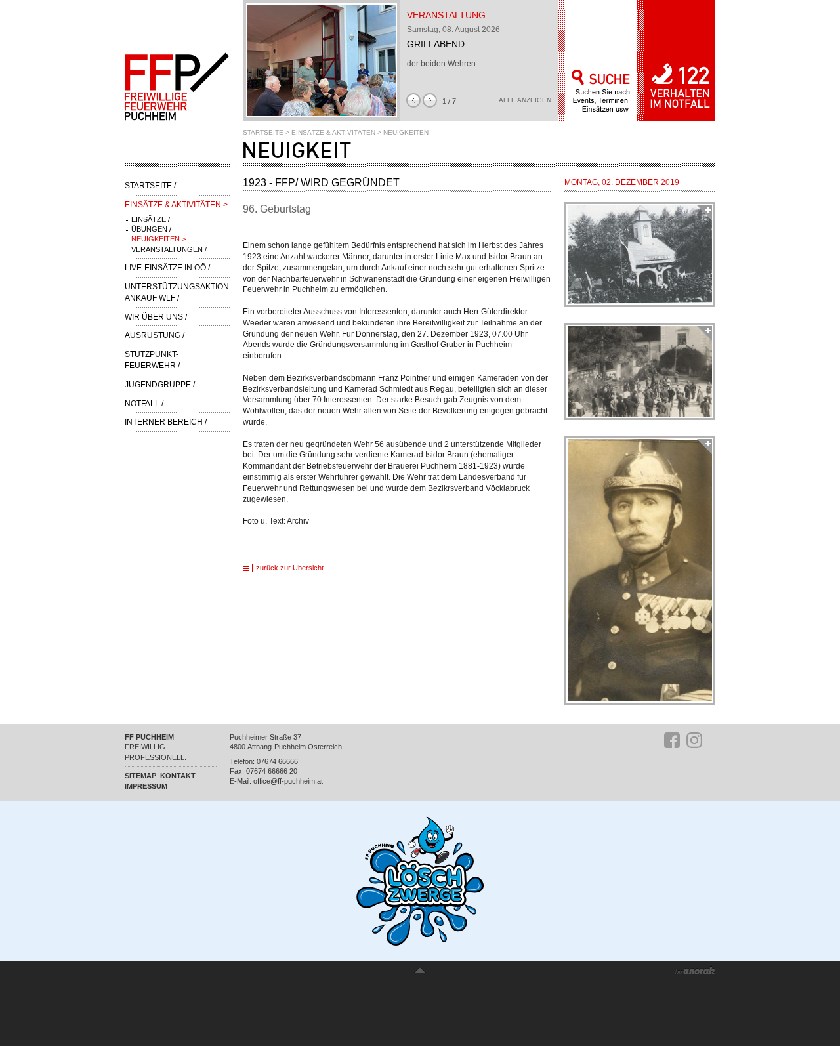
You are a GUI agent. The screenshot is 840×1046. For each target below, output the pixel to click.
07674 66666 (277, 761)
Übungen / (151, 229)
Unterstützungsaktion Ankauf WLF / (177, 292)
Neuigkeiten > (158, 239)
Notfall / (144, 403)
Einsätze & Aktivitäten (333, 132)
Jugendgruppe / (160, 384)
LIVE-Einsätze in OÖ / (167, 267)
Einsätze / (150, 219)
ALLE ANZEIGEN (525, 100)
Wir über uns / (156, 317)
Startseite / (150, 185)
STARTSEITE (263, 132)
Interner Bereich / (166, 422)
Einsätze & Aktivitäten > (176, 204)
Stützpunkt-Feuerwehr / (152, 360)
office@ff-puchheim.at (288, 781)
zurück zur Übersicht (290, 568)
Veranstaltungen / (169, 249)
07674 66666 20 (271, 771)
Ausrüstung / (154, 335)
